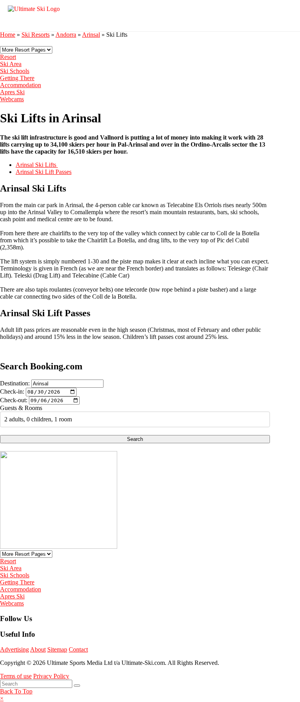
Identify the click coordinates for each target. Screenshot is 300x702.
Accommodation (20, 85)
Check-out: (13, 400)
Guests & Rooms (21, 408)
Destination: (15, 383)
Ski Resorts (35, 34)
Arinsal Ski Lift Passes (43, 171)
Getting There (17, 78)
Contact (78, 649)
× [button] (2, 698)
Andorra (65, 34)
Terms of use (16, 676)
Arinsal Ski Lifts (37, 164)
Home (7, 34)
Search (135, 439)
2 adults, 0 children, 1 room (38, 419)
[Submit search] (77, 685)
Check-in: (12, 391)
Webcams (12, 99)
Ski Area (10, 64)
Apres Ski (12, 92)
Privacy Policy (51, 676)
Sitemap (57, 649)
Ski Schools (14, 71)
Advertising (14, 649)
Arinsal (91, 34)
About (38, 649)
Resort (8, 57)
